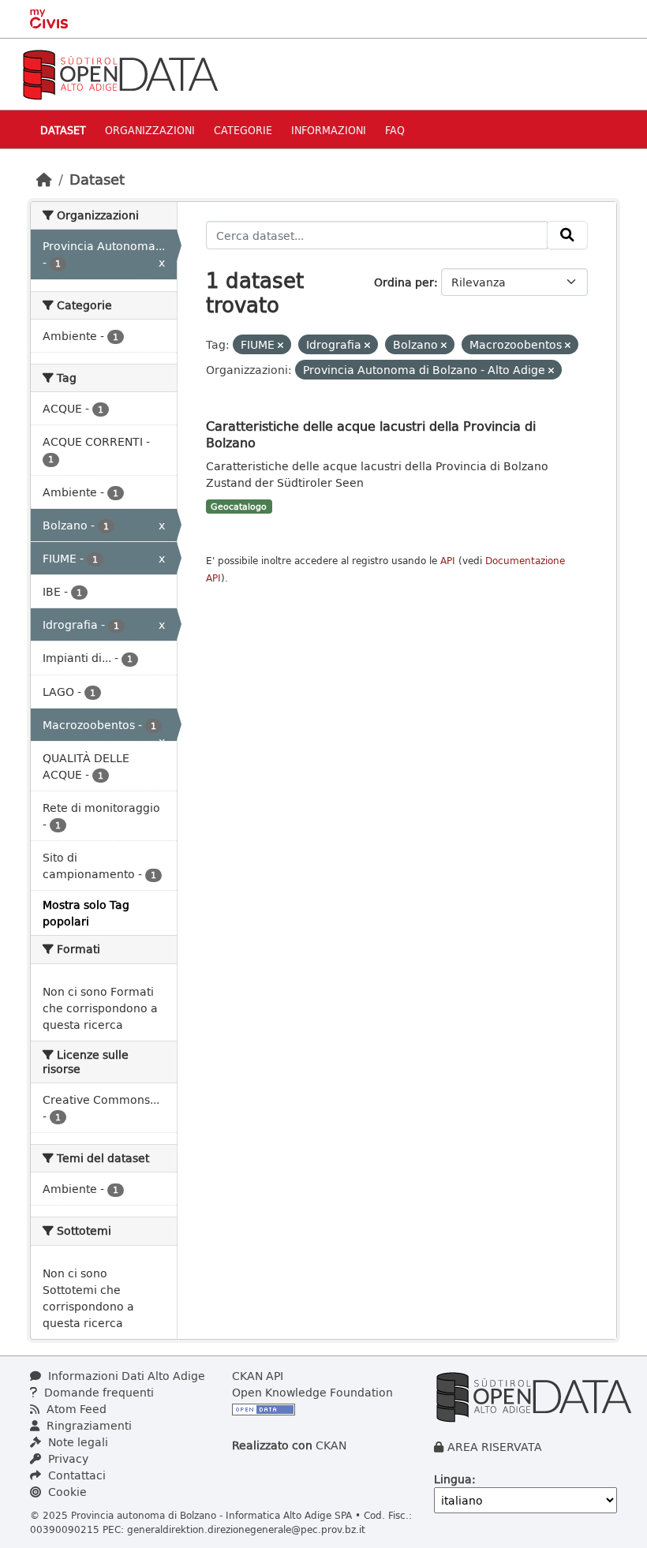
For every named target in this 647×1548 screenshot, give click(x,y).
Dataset (63, 130)
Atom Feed (75, 1408)
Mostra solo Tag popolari (86, 912)
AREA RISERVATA (494, 1446)
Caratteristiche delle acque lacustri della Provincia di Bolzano (371, 434)
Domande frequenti (97, 1392)
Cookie (66, 1491)
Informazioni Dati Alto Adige (125, 1375)
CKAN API (257, 1375)
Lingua (453, 1479)
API (447, 560)
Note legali (76, 1442)
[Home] (44, 179)
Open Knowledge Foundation (312, 1392)
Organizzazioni (150, 130)
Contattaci (75, 1475)
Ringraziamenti (87, 1425)
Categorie (243, 130)
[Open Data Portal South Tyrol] (120, 73)
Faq (395, 130)
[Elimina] (280, 345)
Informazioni (328, 130)
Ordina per (404, 282)
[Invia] (567, 235)
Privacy (66, 1458)
